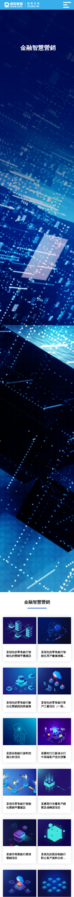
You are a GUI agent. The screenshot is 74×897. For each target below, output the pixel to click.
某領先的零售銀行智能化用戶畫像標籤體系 (53, 655)
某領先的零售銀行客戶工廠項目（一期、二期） (53, 706)
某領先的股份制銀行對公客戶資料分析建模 (53, 857)
